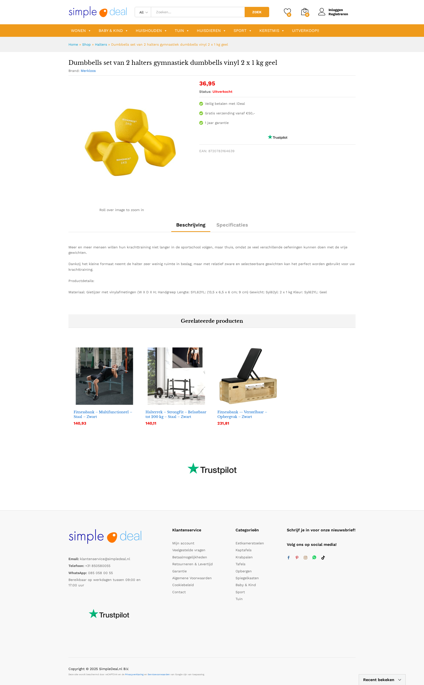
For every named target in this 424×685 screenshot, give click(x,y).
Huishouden (149, 30)
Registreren (338, 14)
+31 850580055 (97, 566)
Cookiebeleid (183, 585)
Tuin (179, 30)
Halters (101, 44)
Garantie (179, 571)
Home (73, 44)
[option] (104, 389)
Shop (86, 44)
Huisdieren (209, 30)
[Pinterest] (297, 558)
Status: (205, 92)
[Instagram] (305, 558)
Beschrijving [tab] (190, 224)
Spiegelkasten (247, 578)
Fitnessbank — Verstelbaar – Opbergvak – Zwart (242, 414)
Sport (240, 30)
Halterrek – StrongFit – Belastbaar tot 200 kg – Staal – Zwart (176, 414)
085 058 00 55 (100, 573)
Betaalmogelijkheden (189, 557)
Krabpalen (244, 557)
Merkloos (88, 71)
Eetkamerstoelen (250, 543)
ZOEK (257, 12)
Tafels (240, 564)
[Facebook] (288, 558)
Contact (179, 592)
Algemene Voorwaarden (192, 578)
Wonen (78, 30)
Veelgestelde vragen (188, 550)
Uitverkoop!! (305, 30)
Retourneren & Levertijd (192, 564)
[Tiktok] (323, 558)
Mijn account (183, 543)
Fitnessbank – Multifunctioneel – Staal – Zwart (103, 414)
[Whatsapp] (314, 557)
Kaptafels (244, 550)
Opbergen (244, 571)
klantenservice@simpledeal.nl (105, 559)
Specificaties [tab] (232, 224)
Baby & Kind (111, 30)
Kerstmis (269, 30)
